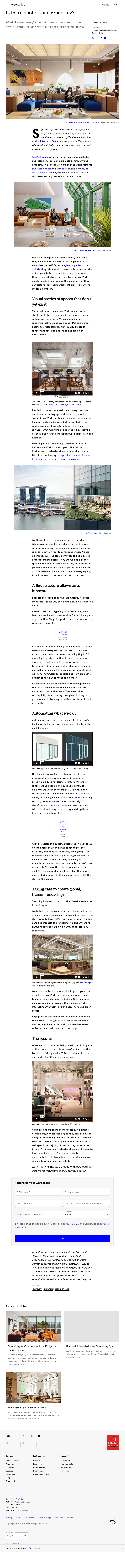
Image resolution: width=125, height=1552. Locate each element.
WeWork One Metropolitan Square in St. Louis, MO (83, 122)
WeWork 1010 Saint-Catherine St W (85, 250)
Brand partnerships (41, 1474)
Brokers (36, 1460)
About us (10, 1464)
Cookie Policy (28, 1517)
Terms (17, 1517)
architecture (63, 168)
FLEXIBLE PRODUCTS (100, 23)
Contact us (65, 1460)
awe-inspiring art (41, 168)
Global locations (13, 1460)
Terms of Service (73, 1224)
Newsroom (10, 1474)
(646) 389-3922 (14, 1499)
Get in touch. (34, 1548)
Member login (67, 1464)
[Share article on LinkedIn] (101, 38)
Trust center (11, 1481)
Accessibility (58, 1517)
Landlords (37, 1464)
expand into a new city (72, 455)
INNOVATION (48, 1289)
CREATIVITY (37, 1289)
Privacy (9, 1517)
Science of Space (48, 141)
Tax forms (65, 1471)
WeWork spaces (41, 156)
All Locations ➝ (12, 1543)
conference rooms (56, 805)
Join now (105, 5)
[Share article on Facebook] (97, 38)
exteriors (77, 797)
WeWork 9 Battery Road (94, 533)
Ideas (25, 5)
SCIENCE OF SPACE (62, 1289)
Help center (66, 1467)
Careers (9, 1471)
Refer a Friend (39, 1467)
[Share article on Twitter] (93, 38)
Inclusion (10, 1467)
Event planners (39, 1471)
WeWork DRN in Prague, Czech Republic (63, 405)
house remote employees (66, 459)
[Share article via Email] (105, 38)
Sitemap (70, 1517)
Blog (8, 1478)
